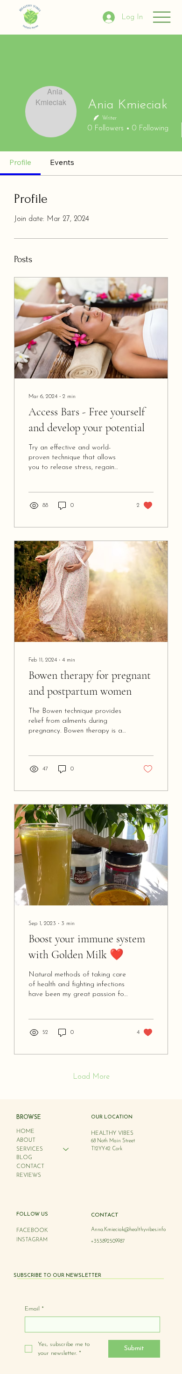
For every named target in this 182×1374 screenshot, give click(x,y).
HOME (25, 1131)
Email (34, 1309)
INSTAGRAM (32, 1240)
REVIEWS (28, 1175)
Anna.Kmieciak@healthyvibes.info (128, 1229)
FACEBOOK (32, 1230)
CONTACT (30, 1166)
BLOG (24, 1157)
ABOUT (25, 1140)
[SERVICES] (66, 1149)
